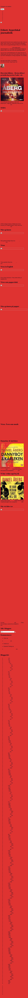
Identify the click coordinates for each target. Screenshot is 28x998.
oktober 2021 (7, 732)
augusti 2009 (7, 930)
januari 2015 (6, 842)
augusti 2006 (7, 979)
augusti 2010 (7, 914)
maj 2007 (6, 967)
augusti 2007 (7, 963)
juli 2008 (6, 948)
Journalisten (3, 69)
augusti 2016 (7, 816)
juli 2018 (6, 785)
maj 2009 (6, 934)
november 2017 (7, 796)
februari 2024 (7, 694)
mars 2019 (6, 774)
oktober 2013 (7, 862)
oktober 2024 (7, 684)
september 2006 (7, 978)
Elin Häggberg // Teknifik (10, 649)
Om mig (5, 18)
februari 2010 (7, 922)
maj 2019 (6, 772)
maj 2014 (6, 853)
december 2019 (7, 762)
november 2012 (7, 877)
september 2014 (7, 848)
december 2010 (7, 909)
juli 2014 (6, 850)
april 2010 (6, 919)
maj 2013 (6, 869)
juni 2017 (6, 803)
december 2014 (7, 843)
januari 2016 (6, 826)
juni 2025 (6, 673)
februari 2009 (7, 938)
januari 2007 (6, 972)
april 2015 (6, 838)
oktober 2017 (7, 797)
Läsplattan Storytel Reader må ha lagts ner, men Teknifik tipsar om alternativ (15, 639)
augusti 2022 (7, 719)
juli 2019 (6, 769)
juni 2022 (6, 722)
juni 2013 (6, 868)
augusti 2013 (7, 865)
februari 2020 (7, 759)
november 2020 (7, 747)
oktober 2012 (7, 879)
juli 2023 (6, 704)
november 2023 (7, 698)
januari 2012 (6, 891)
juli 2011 (6, 899)
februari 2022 (7, 727)
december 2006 (7, 974)
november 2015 (7, 829)
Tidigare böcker (7, 17)
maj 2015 (6, 837)
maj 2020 (6, 755)
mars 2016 (6, 823)
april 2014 (6, 854)
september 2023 (7, 701)
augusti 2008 (7, 946)
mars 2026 (6, 662)
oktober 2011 (7, 895)
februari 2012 (7, 890)
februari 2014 (7, 857)
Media (11, 68)
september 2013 (7, 864)
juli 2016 (6, 818)
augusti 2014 (7, 849)
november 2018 (7, 780)
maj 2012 (6, 885)
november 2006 (7, 975)
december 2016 (7, 811)
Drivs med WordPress (12, 996)
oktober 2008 (7, 944)
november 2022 (7, 715)
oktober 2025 (7, 667)
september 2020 (7, 750)
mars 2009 (6, 937)
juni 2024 (6, 689)
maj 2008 (6, 951)
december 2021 (7, 730)
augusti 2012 (7, 881)
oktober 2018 (7, 781)
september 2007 (7, 961)
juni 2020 (6, 754)
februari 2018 (7, 792)
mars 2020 (6, 758)
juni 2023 (6, 705)
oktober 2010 (7, 911)
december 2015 (7, 827)
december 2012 (7, 876)
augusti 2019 (7, 768)
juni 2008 (6, 949)
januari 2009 (6, 940)
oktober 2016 (7, 814)
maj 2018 (6, 788)
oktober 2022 (7, 716)
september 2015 (7, 831)
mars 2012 (6, 888)
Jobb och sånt (6, 68)
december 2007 (7, 957)
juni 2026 (6, 658)
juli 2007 (6, 964)
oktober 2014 (7, 846)
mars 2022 (6, 726)
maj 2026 (6, 659)
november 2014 (7, 845)
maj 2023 (6, 707)
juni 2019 (6, 770)
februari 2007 (7, 971)
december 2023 (7, 697)
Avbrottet (6, 16)
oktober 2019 (7, 765)
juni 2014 (6, 852)
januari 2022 (6, 728)
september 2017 (7, 799)
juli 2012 (6, 883)
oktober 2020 (7, 749)
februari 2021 (7, 743)
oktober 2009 (7, 928)
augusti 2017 (7, 800)
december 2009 (7, 925)
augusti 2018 (7, 784)
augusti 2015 (7, 833)
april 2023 (6, 708)
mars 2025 (6, 677)
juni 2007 (6, 965)
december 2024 (7, 681)
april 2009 (6, 936)
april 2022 (6, 724)
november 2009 (7, 926)
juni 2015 (6, 835)
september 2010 (7, 913)
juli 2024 (6, 688)
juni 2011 (6, 900)
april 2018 (6, 789)
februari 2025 (7, 678)
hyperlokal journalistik (18, 68)
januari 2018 (6, 793)
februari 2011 (7, 906)
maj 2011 (6, 902)
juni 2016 (6, 819)
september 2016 (7, 815)
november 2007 (7, 959)
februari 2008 (7, 955)
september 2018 (7, 782)
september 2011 (7, 896)
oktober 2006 (7, 976)
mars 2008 (6, 953)
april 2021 (6, 740)
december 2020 (7, 746)
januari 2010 (6, 923)
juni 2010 (6, 917)
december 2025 (7, 665)
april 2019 (6, 773)
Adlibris (16, 470)
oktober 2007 (7, 960)
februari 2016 (7, 825)
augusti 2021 (7, 735)
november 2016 (7, 812)
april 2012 (6, 887)
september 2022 (7, 717)
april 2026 (6, 661)
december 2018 (7, 778)
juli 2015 (6, 834)
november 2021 (7, 731)
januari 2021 (6, 745)
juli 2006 (6, 980)
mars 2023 (6, 709)
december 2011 (7, 892)
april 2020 (6, 757)
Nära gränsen (7, 13)
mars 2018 (6, 791)
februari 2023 (7, 711)
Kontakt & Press (7, 20)
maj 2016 (6, 820)
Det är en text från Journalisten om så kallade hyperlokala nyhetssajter (11, 46)
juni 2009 (6, 933)
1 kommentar (9, 69)
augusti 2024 (7, 686)
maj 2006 (6, 983)
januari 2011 (6, 907)
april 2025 (6, 675)
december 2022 (7, 713)
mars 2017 (6, 807)
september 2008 (7, 945)
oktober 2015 (7, 830)
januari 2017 (6, 810)
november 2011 (7, 894)
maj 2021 (6, 739)
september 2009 (7, 929)
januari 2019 (6, 777)
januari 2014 (6, 858)
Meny (2, 9)
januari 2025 (6, 679)
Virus (5, 11)
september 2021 (7, 734)
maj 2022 (6, 723)
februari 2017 (7, 808)
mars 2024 (6, 693)
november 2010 (7, 910)
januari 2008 (6, 956)
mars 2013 (6, 872)
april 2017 (6, 806)
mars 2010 (6, 921)
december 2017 (7, 795)
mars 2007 (6, 970)
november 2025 (7, 666)
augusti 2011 (7, 898)
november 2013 (7, 861)
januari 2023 (6, 712)
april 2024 (6, 692)
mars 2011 (6, 904)
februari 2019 (7, 776)
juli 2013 (6, 867)
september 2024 (7, 685)
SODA (5, 14)
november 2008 (7, 942)
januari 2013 (6, 875)
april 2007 (6, 968)
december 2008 (7, 941)
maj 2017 (6, 804)
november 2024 (7, 682)
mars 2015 (6, 839)
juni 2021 (6, 738)
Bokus (21, 470)
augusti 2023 (7, 703)
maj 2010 (6, 918)
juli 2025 (6, 671)
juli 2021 (6, 736)
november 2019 (7, 764)
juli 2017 (6, 801)
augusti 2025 (7, 670)
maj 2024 (6, 690)
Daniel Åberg (4, 4)
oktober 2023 (7, 700)
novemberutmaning (21, 60)
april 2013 (6, 871)
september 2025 (7, 669)
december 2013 (7, 860)
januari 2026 (6, 663)
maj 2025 (6, 674)
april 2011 (6, 903)
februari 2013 (7, 873)
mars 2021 (6, 742)
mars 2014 (6, 856)
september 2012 (7, 880)
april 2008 (6, 952)
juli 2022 (6, 720)
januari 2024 (6, 696)
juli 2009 (6, 932)
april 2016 (6, 822)
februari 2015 (7, 841)
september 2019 (7, 766)
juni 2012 (6, 884)
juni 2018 (6, 787)
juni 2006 (6, 982)
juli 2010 (6, 915)
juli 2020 (6, 753)
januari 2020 (6, 761)
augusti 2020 (7, 751)
